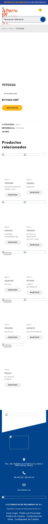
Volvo (11, 28)
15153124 (8, 230)
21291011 (30, 183)
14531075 (30, 328)
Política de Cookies (15, 516)
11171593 (30, 280)
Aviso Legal (12, 513)
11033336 (30, 230)
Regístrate (12, 108)
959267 (8, 373)
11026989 (9, 183)
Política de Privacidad (29, 513)
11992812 (8, 328)
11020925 (9, 280)
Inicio (4, 28)
